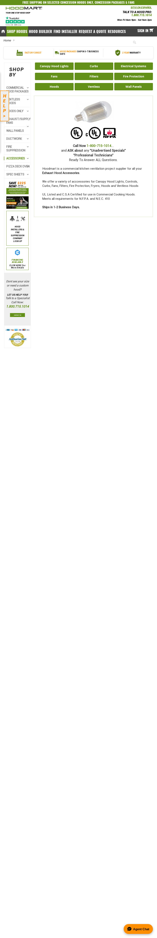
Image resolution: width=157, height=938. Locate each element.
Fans (54, 76)
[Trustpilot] (15, 20)
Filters (94, 76)
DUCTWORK (14, 138)
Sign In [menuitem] (142, 30)
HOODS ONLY (15, 111)
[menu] (78, 31)
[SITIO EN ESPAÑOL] (130, 8)
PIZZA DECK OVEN (18, 166)
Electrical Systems (133, 66)
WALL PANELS (15, 130)
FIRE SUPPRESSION (15, 148)
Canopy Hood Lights (54, 66)
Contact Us (17, 315)
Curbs (94, 66)
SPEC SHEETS (15, 174)
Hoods (54, 87)
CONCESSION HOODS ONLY (76, 2)
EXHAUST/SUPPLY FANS (18, 120)
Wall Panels (134, 87)
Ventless (94, 87)
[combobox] (141, 42)
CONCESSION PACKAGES (110, 2)
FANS (131, 2)
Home (7, 40)
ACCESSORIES (15, 158)
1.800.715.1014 (141, 15)
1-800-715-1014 (99, 146)
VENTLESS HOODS (13, 101)
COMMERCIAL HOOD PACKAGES (17, 89)
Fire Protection (133, 76)
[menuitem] (17, 31)
